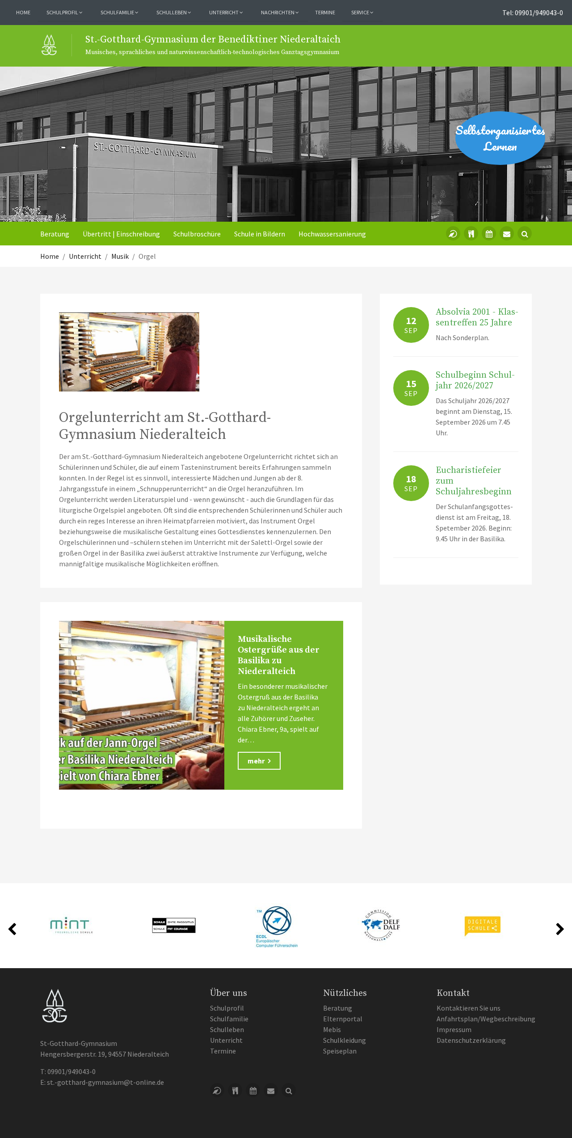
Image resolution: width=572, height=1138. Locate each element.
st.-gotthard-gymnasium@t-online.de (105, 1082)
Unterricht (226, 1040)
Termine (325, 12)
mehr (257, 760)
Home (23, 12)
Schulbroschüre (197, 233)
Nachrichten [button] (278, 12)
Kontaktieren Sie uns (468, 1007)
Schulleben (227, 1029)
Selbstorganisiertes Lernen (500, 138)
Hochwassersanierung (332, 233)
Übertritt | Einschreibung (121, 233)
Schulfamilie (229, 1018)
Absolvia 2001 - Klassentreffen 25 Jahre (477, 318)
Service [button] (360, 12)
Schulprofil (227, 1007)
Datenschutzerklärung (471, 1040)
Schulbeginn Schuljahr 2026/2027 (475, 381)
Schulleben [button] (172, 12)
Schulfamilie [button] (118, 12)
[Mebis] (453, 233)
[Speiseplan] (471, 233)
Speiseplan (340, 1050)
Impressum (454, 1029)
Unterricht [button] (224, 12)
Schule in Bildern (259, 233)
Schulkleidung (344, 1040)
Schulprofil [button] (62, 12)
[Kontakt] (507, 233)
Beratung (54, 233)
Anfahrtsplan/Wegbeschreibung (486, 1018)
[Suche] (524, 233)
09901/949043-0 (71, 1071)
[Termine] (489, 233)
